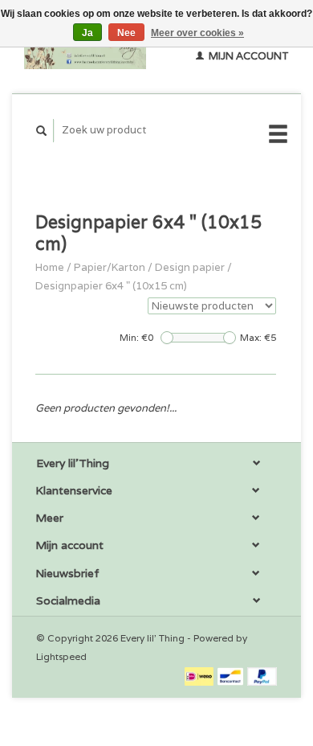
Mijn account (247, 56)
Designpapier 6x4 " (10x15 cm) (111, 286)
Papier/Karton (109, 267)
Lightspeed (61, 656)
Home (49, 267)
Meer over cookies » (197, 33)
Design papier (190, 267)
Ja (87, 33)
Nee (126, 33)
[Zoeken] (42, 130)
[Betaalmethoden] (200, 675)
